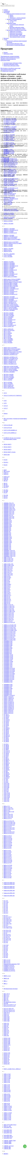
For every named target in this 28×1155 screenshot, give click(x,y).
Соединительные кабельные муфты (13, 63)
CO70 (5, 403)
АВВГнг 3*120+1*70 (9, 606)
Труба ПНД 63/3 (8, 1138)
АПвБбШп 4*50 (8, 691)
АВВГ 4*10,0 (7, 576)
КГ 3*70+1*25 (7, 938)
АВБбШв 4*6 (7, 531)
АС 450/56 (6, 768)
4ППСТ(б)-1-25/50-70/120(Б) (11, 304)
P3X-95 (5, 465)
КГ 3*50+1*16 (7, 935)
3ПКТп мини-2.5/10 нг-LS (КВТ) (12, 239)
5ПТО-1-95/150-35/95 (9, 387)
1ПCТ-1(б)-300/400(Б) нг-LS (11, 162)
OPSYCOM (6, 454)
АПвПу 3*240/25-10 (9, 707)
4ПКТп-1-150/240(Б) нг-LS (10, 300)
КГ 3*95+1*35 (7, 939)
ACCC (5, 393)
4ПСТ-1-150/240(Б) (8, 317)
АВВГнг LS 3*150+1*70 (10, 626)
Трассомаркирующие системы (17, 36)
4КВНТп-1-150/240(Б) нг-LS (11, 265)
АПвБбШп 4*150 (8, 682)
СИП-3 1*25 (7, 1079)
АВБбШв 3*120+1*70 (9, 504)
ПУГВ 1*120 (7, 1038)
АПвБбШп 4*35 (8, 690)
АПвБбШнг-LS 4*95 (9, 679)
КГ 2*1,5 (6, 911)
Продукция (6, 12)
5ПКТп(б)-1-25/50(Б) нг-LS (10, 357)
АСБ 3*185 (6, 786)
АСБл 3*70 (6, 799)
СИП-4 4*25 (7, 1098)
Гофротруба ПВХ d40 (9, 890)
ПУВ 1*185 (6, 1019)
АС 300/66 (6, 748)
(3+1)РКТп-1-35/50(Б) (9, 140)
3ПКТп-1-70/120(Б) (8, 248)
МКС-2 (5, 983)
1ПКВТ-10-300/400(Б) (9, 180)
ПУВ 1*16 (6, 1030)
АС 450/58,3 (7, 769)
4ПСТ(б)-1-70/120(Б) (9, 315)
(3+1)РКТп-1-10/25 (8, 136)
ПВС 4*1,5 (6, 1000)
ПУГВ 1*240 (7, 1041)
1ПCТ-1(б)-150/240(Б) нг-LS (11, 160)
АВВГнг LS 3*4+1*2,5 (9, 634)
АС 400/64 (6, 764)
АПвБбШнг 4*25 (8, 660)
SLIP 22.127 (7, 476)
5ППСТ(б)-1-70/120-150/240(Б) (11, 367)
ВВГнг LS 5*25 (7, 869)
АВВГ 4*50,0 (7, 589)
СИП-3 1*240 (7, 1078)
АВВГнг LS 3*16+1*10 (9, 627)
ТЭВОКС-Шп (7, 1148)
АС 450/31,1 (7, 767)
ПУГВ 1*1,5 (7, 1047)
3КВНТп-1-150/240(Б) (9, 228)
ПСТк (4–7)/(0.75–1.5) (9, 1011)
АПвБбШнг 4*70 (8, 665)
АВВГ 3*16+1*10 (8, 561)
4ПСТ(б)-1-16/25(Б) (8, 312)
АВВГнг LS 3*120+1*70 (10, 625)
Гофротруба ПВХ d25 (9, 886)
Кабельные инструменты (16, 32)
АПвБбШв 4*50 (8, 650)
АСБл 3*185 (7, 795)
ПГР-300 (6, 1003)
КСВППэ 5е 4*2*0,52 (9, 969)
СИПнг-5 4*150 (8, 1107)
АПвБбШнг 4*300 (8, 661)
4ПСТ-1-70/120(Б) (8, 323)
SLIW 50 (6, 478)
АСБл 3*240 (7, 797)
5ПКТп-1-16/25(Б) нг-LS (10, 361)
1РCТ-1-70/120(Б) (8, 202)
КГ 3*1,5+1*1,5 (7, 917)
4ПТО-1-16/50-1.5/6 (9, 326)
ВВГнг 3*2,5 (7, 810)
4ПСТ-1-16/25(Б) (8, 318)
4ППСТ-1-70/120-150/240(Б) (11, 309)
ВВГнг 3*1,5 (7, 806)
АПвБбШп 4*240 (8, 685)
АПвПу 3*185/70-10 (9, 706)
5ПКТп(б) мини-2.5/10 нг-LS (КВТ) (13, 351)
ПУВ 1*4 (6, 1034)
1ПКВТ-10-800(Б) (8, 192)
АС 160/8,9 (6, 729)
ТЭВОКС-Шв (7, 1147)
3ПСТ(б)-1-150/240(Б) (9, 254)
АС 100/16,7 (7, 715)
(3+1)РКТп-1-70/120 (9, 142)
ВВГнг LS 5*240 (8, 868)
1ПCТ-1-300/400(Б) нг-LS (10, 170)
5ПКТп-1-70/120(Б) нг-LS (10, 363)
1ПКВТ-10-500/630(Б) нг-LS (11, 188)
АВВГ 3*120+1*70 (8, 558)
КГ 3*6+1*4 (7, 937)
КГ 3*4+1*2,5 (7, 934)
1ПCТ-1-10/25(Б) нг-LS (9, 165)
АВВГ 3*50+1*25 (8, 570)
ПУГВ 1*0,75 (7, 1045)
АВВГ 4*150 (7, 579)
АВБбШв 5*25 (7, 543)
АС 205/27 (6, 737)
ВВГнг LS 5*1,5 (8, 857)
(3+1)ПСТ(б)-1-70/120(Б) (10, 129)
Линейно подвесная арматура (14, 19)
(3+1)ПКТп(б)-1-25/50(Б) (10, 118)
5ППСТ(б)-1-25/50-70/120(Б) (11, 366)
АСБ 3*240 (6, 787)
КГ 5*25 (6, 949)
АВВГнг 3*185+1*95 (9, 610)
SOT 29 (5, 496)
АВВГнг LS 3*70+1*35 (9, 638)
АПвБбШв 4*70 (8, 652)
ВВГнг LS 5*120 (8, 860)
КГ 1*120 (6, 902)
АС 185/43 (6, 733)
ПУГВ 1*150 (7, 1039)
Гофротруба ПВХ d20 (9, 884)
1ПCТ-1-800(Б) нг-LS (9, 174)
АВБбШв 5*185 (8, 541)
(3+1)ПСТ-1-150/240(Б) (9, 130)
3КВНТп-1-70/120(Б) (9, 235)
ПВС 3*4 (6, 998)
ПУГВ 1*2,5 (7, 1054)
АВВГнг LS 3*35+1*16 (9, 633)
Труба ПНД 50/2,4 (8, 1136)
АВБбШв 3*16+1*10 (9, 507)
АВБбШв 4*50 (7, 530)
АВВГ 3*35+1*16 (8, 568)
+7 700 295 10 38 (5, 157)
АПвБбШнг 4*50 (8, 664)
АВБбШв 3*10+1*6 (9, 503)
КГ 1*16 (6, 903)
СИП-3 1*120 (7, 1074)
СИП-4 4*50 (7, 1101)
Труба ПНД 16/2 (8, 1127)
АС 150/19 (6, 722)
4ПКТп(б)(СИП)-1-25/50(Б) (10, 284)
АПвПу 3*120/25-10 (9, 702)
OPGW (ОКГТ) (7, 444)
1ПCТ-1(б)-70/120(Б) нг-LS (10, 164)
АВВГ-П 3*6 (7, 603)
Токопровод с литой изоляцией (17, 17)
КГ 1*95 (6, 910)
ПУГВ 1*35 (6, 1057)
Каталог (6, 52)
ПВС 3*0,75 (7, 993)
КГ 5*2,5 (6, 947)
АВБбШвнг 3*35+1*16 (9, 554)
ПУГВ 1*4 (6, 1058)
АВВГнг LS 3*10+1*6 (9, 622)
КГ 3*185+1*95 (7, 923)
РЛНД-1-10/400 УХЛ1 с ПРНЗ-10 (12, 1069)
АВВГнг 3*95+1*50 (9, 614)
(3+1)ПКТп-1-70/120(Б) (9, 124)
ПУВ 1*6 (6, 1026)
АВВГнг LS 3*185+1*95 (10, 629)
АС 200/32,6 (7, 736)
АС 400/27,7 (7, 760)
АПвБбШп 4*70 (8, 692)
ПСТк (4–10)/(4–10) (9, 1008)
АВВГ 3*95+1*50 (8, 574)
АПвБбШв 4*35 (8, 649)
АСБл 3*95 (6, 801)
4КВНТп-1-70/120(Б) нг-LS (10, 274)
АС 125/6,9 (6, 721)
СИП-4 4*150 (7, 1091)
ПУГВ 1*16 (6, 1050)
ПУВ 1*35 (6, 1023)
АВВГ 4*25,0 (7, 585)
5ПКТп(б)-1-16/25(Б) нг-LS (10, 354)
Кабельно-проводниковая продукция (16, 13)
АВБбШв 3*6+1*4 (8, 515)
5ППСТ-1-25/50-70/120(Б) (10, 369)
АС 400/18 (6, 759)
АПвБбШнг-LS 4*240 (9, 671)
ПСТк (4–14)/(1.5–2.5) (9, 1010)
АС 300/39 (6, 745)
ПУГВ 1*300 (7, 1042)
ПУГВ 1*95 (6, 1063)
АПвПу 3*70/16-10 (8, 711)
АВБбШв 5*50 (7, 546)
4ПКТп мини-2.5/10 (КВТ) (10, 276)
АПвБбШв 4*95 (8, 653)
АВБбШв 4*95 (7, 534)
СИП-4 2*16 (7, 1087)
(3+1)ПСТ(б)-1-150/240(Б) (10, 126)
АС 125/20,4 (7, 719)
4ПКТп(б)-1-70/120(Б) (9, 296)
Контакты (6, 38)
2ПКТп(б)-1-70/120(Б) (9, 217)
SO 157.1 (6, 487)
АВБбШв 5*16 (7, 539)
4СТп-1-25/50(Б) (8, 341)
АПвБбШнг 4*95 (8, 667)
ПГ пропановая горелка (10, 1002)
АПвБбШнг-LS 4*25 (9, 672)
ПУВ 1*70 (6, 1027)
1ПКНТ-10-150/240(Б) (9, 194)
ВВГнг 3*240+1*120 (9, 811)
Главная (6, 9)
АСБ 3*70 (6, 790)
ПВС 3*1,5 (6, 995)
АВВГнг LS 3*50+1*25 (9, 635)
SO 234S (6, 491)
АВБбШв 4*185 (8, 524)
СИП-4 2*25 (7, 1088)
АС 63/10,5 (6, 778)
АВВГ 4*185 (7, 581)
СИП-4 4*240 (7, 1096)
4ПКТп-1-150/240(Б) (9, 299)
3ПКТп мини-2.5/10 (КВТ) (10, 238)
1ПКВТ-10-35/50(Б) (9, 182)
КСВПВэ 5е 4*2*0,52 (9, 966)
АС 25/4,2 (6, 744)
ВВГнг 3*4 (6, 813)
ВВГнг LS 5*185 (8, 865)
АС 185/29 (6, 732)
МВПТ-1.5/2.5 (7, 976)
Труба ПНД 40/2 (8, 1135)
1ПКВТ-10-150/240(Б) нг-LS (11, 178)
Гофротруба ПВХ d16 (9, 882)
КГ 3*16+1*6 (7, 922)
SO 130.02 (6, 486)
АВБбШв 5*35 (7, 545)
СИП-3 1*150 (7, 1075)
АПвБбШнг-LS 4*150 (9, 668)
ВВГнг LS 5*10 (7, 858)
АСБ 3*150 (6, 784)
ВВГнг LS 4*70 (7, 854)
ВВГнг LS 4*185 (8, 842)
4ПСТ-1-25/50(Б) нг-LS (9, 322)
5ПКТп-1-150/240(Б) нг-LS (10, 359)
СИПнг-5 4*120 (8, 1106)
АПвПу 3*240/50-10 (9, 709)
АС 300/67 (6, 749)
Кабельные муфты (11, 23)
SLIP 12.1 (6, 472)
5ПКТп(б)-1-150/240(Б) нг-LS (11, 353)
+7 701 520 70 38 (5, 158)
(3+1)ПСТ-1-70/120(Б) (9, 134)
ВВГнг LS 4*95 (7, 856)
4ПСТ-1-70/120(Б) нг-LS (10, 325)
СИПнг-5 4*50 (7, 1117)
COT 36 (6, 405)
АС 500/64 (6, 775)
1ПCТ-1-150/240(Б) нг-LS (10, 166)
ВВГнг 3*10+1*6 (8, 807)
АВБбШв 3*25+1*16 (9, 511)
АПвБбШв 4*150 (8, 642)
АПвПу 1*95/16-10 (8, 700)
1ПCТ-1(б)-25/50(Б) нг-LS (10, 161)
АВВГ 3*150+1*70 (8, 560)
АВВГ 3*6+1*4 (7, 572)
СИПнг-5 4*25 (7, 1114)
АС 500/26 (6, 772)
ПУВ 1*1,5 (6, 1014)
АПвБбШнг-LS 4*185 (9, 669)
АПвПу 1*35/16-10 (8, 696)
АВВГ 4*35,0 (7, 587)
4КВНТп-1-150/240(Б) (9, 263)
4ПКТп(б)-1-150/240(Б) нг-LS (11, 288)
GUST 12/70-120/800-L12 (10, 432)
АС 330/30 (6, 753)
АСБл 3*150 (7, 794)
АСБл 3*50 (6, 798)
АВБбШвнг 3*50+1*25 (9, 556)
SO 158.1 (6, 490)
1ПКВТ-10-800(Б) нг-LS (10, 193)
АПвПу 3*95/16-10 (8, 713)
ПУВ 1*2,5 (6, 1031)
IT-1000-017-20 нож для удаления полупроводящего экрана (12, 438)
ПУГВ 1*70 (6, 1062)
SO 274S (6, 495)
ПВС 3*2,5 (6, 996)
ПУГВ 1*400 (7, 1043)
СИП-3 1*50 (7, 1082)
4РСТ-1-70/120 (7, 337)
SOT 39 (5, 498)
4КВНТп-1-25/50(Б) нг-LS (10, 270)
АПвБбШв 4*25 (8, 646)
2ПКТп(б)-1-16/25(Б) (9, 213)
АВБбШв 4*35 (7, 528)
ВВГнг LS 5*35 (7, 870)
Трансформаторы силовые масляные (10, 56)
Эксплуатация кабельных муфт (14, 43)
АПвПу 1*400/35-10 (9, 698)
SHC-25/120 (7, 471)
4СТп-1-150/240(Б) (8, 339)
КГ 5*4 (5, 952)
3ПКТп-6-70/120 (8, 251)
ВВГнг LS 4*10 (7, 837)
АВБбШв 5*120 (8, 537)
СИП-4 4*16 (7, 1094)
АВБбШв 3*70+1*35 (9, 516)
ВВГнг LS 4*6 (7, 853)
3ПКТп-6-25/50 (7, 250)
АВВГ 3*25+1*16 (8, 566)
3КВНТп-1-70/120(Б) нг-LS (10, 236)
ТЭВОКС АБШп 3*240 (10, 1140)
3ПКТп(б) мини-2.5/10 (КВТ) (11, 242)
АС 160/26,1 (7, 728)
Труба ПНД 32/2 (8, 1132)
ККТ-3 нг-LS (7, 962)
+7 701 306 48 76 (5, 160)
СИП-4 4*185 (7, 1095)
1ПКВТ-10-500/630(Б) (9, 185)
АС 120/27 (6, 718)
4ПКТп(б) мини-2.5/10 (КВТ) (11, 280)
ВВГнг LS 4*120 (8, 838)
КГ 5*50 (6, 953)
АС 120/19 (6, 717)
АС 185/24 (6, 730)
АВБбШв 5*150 (8, 538)
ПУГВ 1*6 (6, 1061)
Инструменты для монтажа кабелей (16, 45)
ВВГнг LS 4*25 (7, 846)
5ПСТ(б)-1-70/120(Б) (9, 377)
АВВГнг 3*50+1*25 (9, 619)
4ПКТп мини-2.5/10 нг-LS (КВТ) (12, 279)
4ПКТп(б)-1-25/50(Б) (9, 292)
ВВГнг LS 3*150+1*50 (9, 823)
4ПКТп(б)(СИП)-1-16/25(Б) (10, 283)
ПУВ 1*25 (6, 1033)
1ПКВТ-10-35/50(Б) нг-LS (10, 184)
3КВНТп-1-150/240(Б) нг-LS (11, 230)
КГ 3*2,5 (6, 925)
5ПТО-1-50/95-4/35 (8, 386)
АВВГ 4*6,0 (7, 591)
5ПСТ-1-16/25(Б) (8, 379)
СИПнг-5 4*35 (7, 1115)
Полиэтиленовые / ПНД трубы (17, 35)
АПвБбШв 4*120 (8, 641)
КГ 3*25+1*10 (7, 930)
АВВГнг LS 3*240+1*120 (10, 630)
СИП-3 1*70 (7, 1084)
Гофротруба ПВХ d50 (9, 893)
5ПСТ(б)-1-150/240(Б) (9, 371)
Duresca (5, 413)
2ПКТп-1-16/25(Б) (8, 218)
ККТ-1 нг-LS (7, 960)
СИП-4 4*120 (7, 1090)
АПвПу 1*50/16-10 (8, 699)
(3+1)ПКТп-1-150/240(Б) (10, 121)
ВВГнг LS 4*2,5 (8, 844)
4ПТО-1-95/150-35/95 (9, 330)
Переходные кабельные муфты (17, 28)
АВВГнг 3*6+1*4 (8, 621)
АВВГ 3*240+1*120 (9, 565)
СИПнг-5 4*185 (8, 1110)
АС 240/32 (6, 738)
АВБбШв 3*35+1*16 (9, 512)
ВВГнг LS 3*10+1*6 (9, 821)
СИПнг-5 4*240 (8, 1112)
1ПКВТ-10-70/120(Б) (9, 189)
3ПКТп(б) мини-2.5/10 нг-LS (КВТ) (13, 243)
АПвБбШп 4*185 (8, 684)
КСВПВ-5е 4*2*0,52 (9, 965)
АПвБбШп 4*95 (8, 694)
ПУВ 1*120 (6, 1016)
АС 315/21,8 (7, 750)
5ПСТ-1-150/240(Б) (8, 378)
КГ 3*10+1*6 (7, 918)
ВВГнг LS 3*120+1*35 (9, 822)
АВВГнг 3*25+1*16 (9, 615)
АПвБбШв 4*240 (8, 645)
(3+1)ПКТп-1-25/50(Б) (9, 122)
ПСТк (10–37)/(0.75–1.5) (10, 1004)
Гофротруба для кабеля (15, 31)
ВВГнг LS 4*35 (7, 848)
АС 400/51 (6, 761)
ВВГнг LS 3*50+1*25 (9, 831)
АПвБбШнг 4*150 (8, 656)
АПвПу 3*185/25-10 (9, 704)
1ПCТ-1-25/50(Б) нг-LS (9, 169)
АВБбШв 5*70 (7, 547)
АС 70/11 (6, 779)
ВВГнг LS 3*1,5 (8, 818)
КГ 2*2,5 (6, 913)
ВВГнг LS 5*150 (8, 861)
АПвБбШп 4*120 (8, 680)
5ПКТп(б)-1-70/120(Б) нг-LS (11, 358)
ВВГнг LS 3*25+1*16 (9, 827)
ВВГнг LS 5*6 (7, 874)
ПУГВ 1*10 (6, 1049)
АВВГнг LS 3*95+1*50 (9, 639)
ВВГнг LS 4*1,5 (8, 835)
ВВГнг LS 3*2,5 (8, 826)
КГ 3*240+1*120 (8, 927)
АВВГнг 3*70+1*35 (9, 612)
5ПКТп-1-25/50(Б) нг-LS (10, 362)
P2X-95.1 (6, 462)
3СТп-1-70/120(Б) (8, 256)
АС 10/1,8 (6, 714)
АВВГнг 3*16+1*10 (9, 608)
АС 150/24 (6, 723)
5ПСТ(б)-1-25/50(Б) (8, 375)
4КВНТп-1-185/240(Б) (9, 267)
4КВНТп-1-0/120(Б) (9, 261)
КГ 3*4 (5, 933)
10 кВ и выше (13, 20)
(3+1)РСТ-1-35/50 (8, 149)
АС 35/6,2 (6, 756)
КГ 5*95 (6, 957)
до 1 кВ (11, 22)
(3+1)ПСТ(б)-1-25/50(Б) (9, 128)
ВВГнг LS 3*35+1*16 (9, 829)
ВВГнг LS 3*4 (7, 830)
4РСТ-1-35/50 (7, 334)
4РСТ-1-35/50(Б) (8, 335)
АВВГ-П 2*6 (7, 598)
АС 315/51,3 (7, 752)
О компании (7, 11)
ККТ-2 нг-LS (7, 961)
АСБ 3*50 (6, 788)
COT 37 (6, 408)
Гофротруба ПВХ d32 (9, 888)
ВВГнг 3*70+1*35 (8, 815)
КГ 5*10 (6, 942)
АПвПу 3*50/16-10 (8, 710)
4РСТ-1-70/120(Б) (8, 338)
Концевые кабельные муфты (17, 27)
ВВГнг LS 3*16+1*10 (9, 825)
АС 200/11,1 (7, 734)
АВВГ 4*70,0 (7, 592)
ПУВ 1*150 (6, 1018)
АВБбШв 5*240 (8, 542)
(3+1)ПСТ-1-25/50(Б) (9, 132)
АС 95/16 (6, 782)
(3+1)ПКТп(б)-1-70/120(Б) (10, 120)
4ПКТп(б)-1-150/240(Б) (9, 287)
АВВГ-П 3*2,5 (7, 600)
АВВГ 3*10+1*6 (8, 557)
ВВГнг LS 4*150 (8, 839)
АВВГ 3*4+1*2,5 (8, 569)
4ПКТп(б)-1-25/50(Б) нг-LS (10, 294)
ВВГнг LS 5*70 (7, 876)
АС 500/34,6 (7, 774)
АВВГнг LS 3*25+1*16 (9, 631)
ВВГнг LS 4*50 (7, 852)
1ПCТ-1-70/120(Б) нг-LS (10, 173)
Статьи (5, 39)
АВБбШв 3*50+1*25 (9, 514)
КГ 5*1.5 (6, 941)
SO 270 (5, 492)
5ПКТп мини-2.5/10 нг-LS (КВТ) (12, 349)
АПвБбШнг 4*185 (8, 657)
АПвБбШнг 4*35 (8, 663)
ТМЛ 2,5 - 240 (7, 1126)
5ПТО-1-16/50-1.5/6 (9, 385)
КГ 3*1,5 (6, 915)
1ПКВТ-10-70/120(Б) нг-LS (10, 190)
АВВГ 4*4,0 (7, 588)
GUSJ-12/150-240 (8, 425)
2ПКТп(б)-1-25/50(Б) (9, 214)
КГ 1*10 (6, 900)
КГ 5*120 (6, 945)
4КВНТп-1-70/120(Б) (9, 272)
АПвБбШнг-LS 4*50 (9, 676)
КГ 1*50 (6, 907)
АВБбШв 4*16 (7, 523)
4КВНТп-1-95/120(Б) (9, 275)
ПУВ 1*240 (6, 1020)
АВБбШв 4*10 (7, 519)
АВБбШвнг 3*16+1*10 (9, 552)
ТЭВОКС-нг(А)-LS (9, 1145)
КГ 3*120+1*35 (7, 919)
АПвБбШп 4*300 (8, 688)
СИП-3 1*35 (7, 1080)
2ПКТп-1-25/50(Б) (8, 221)
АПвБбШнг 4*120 (8, 654)
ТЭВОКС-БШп (7, 1143)
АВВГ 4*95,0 (7, 593)
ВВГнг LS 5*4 (7, 872)
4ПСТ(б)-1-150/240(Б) (9, 310)
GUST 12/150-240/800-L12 (10, 430)
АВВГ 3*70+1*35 (8, 573)
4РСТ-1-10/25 (7, 331)
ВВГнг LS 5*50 (7, 873)
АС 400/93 (6, 765)
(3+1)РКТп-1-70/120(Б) (9, 144)
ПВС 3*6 (6, 999)
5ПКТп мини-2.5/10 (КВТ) (10, 347)
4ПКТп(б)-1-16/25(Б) (9, 290)
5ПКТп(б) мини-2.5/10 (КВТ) (11, 350)
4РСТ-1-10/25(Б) (8, 333)
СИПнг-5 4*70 (7, 1118)
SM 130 (5, 480)
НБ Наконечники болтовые (11, 988)
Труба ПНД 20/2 (8, 1130)
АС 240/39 (6, 740)
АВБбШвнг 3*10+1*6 (9, 550)
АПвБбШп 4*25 (8, 687)
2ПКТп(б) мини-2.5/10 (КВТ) (11, 210)
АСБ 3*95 (6, 791)
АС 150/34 (6, 725)
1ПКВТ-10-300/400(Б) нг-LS (11, 181)
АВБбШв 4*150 (8, 522)
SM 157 (5, 483)
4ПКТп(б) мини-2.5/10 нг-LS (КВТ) (13, 282)
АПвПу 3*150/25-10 (9, 703)
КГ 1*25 (6, 904)
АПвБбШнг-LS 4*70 (9, 677)
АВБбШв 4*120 (8, 520)
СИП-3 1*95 (7, 1086)
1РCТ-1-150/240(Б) (8, 200)
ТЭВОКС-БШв (7, 1142)
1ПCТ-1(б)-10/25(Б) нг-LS (10, 158)
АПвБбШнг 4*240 (8, 658)
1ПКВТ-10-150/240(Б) (9, 176)
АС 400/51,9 (7, 763)
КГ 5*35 (6, 950)
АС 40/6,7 (6, 757)
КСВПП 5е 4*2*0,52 (9, 968)
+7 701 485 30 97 (5, 161)
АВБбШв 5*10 (7, 535)
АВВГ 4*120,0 (7, 577)
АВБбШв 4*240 (8, 526)
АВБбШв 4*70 (7, 533)
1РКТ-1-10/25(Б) (8, 204)
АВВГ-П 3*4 (7, 602)
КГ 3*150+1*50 (7, 921)
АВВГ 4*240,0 (7, 584)
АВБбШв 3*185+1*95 (9, 508)
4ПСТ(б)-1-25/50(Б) (8, 314)
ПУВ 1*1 (6, 1028)
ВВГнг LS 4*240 (8, 845)
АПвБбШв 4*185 (8, 644)
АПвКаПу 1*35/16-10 (9, 695)
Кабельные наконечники (16, 34)
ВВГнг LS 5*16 (7, 862)
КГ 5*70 (6, 956)
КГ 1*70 (6, 909)
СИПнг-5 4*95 (7, 1119)
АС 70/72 (6, 780)
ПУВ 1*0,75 (7, 1012)
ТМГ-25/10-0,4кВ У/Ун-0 (10, 1124)
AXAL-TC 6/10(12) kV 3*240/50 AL (13, 395)
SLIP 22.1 (6, 474)
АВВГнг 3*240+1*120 (9, 611)
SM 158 (5, 484)
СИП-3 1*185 (7, 1076)
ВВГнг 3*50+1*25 (8, 814)
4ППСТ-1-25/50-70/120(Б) (10, 307)
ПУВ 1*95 (6, 1035)
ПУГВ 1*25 (6, 1055)
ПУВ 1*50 (6, 1024)
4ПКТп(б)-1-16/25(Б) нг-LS (10, 291)
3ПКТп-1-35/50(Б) (8, 246)
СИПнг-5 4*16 (7, 1109)
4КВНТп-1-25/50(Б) (9, 268)
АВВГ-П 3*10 (7, 599)
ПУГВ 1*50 (6, 1059)
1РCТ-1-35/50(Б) (8, 201)
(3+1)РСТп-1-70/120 (9, 153)
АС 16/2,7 (6, 726)
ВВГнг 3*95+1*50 (8, 817)
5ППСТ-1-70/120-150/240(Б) (11, 370)
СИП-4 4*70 (7, 1103)
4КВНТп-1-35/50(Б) (9, 271)
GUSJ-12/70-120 (8, 427)
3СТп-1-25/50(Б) (8, 255)
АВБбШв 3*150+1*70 (9, 505)
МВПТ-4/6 (6, 978)
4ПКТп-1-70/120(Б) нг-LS (10, 303)
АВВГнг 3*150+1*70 (9, 607)
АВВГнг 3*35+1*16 (9, 617)
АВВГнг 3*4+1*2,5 (8, 618)
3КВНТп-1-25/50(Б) (9, 231)
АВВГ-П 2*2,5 (7, 595)
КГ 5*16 (6, 946)
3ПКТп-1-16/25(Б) (8, 244)
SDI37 (5, 470)
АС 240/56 (6, 741)
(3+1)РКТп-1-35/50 (8, 138)
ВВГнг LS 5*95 (7, 877)
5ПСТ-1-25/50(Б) (8, 382)
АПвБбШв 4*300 (8, 648)
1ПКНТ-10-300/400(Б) (9, 197)
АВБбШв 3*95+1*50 (9, 518)
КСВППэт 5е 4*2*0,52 (9, 970)
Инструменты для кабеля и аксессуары (16, 30)
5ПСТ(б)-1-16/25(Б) (8, 374)
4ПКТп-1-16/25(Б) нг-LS (10, 302)
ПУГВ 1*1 (6, 1046)
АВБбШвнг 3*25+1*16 (9, 553)
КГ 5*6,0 (6, 954)
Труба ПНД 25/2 (8, 1131)
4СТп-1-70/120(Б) (8, 342)
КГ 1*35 (6, 906)
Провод (11, 16)
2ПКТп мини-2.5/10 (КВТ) (10, 209)
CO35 (5, 400)
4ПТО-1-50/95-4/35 (8, 329)
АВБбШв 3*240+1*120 (9, 509)
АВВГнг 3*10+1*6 (8, 604)
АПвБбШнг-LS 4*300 (9, 673)
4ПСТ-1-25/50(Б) (8, 321)
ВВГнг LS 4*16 (7, 841)
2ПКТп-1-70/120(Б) (8, 223)
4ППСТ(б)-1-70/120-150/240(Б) (11, 306)
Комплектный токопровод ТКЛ (12, 964)
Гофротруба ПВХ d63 (9, 895)
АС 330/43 (6, 755)
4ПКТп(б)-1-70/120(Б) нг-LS (11, 298)
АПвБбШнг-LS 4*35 (9, 675)
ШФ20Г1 (6, 1153)
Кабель (11, 15)
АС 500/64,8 (7, 776)
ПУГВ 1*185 (7, 1053)
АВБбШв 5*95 (7, 549)
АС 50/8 (6, 771)
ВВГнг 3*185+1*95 (8, 809)
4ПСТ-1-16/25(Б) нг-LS (9, 319)
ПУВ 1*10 (6, 1015)
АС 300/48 (6, 746)
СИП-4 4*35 (7, 1099)
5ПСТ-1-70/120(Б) (8, 383)
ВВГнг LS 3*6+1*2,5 (9, 833)
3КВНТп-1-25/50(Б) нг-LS (10, 232)
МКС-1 (5, 981)
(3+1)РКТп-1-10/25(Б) (9, 137)
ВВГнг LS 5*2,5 (8, 866)
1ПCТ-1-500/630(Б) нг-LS (10, 172)
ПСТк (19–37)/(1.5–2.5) (9, 1006)
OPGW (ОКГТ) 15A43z (9, 452)
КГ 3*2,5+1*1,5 (7, 926)
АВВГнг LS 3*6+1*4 (9, 637)
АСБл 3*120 (7, 793)
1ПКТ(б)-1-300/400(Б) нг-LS (11, 198)
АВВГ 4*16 (6, 580)
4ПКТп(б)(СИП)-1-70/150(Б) (11, 286)
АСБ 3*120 (6, 783)
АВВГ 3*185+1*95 (8, 564)
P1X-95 (5, 459)
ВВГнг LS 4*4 (7, 850)
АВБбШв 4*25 (7, 527)
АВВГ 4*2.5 (7, 583)
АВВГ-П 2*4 (7, 596)
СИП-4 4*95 (7, 1104)
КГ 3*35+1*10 (7, 931)
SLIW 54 (6, 479)
